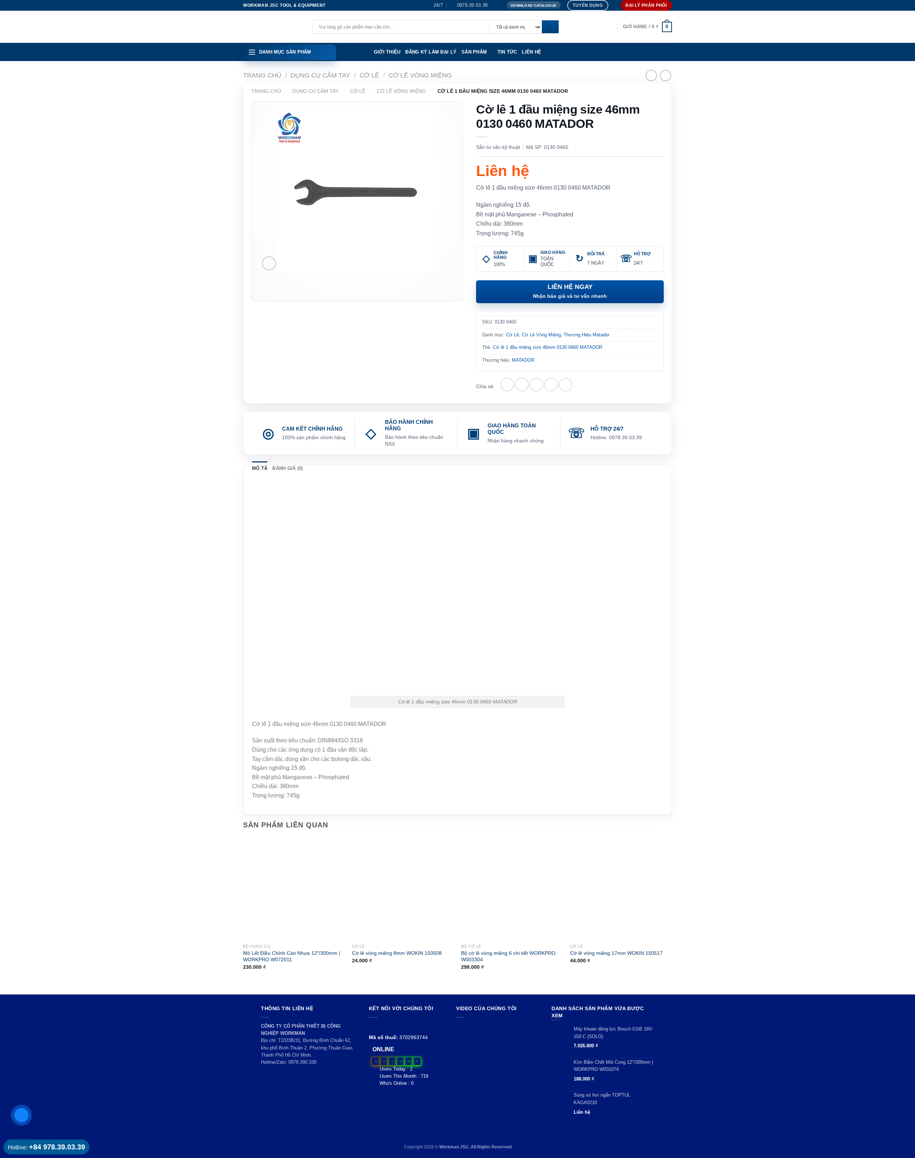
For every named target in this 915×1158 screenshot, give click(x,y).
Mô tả (259, 468)
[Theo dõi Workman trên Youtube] (382, 1026)
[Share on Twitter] (522, 384)
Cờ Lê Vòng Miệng (420, 75)
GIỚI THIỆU (387, 52)
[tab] (259, 468)
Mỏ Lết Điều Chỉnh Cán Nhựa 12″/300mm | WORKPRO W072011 (291, 956)
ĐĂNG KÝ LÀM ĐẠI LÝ (430, 52)
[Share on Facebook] (507, 384)
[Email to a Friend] (536, 384)
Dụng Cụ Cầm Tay (320, 75)
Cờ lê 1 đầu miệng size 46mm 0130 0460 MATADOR (547, 347)
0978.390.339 (302, 1062)
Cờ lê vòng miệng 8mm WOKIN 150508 (397, 953)
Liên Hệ (531, 52)
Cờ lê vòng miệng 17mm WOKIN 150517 (616, 953)
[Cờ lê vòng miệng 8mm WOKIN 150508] (403, 889)
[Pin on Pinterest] (551, 384)
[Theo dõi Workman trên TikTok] (389, 1026)
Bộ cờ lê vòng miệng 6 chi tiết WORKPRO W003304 (508, 956)
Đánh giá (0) (287, 468)
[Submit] (550, 27)
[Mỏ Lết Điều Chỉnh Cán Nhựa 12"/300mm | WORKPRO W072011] (294, 889)
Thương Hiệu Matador (586, 334)
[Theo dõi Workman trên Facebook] (373, 1026)
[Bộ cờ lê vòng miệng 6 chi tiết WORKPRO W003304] (512, 889)
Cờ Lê (369, 75)
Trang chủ (262, 75)
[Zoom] (269, 263)
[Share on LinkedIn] (565, 384)
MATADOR (523, 360)
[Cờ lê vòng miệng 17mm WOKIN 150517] (621, 889)
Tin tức (507, 52)
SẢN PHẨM (474, 52)
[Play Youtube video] (497, 1046)
